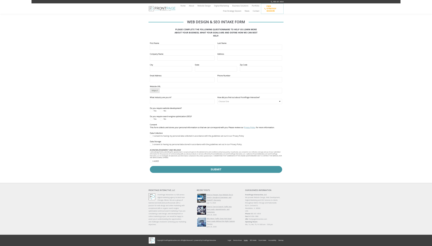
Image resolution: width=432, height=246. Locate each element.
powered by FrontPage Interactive (205, 240)
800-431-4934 (278, 2)
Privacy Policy (249, 127)
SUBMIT (216, 169)
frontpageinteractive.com (258, 219)
